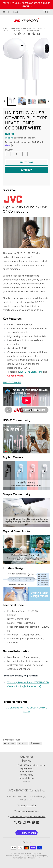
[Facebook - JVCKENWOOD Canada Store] (19, 34)
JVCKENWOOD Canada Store (29, 853)
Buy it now (27, 170)
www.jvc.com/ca (28, 805)
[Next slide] (48, 101)
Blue (21, 371)
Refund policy (28, 856)
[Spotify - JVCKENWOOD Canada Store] (34, 34)
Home (5, 29)
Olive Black (31, 371)
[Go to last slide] (5, 101)
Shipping (9, 137)
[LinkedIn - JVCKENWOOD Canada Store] (38, 34)
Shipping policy (34, 858)
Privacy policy (42, 856)
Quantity (9, 150)
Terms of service (19, 858)
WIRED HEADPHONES (18, 29)
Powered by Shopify (13, 856)
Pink (40, 371)
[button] (11, 101)
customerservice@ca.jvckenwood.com (28, 816)
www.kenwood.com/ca (28, 811)
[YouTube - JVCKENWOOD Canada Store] (29, 34)
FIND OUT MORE (12, 382)
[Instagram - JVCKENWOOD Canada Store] (24, 34)
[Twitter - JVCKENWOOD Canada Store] (14, 34)
